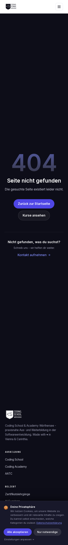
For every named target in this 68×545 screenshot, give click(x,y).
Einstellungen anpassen (18, 539)
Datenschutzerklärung (49, 522)
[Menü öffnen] (59, 7)
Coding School (14, 459)
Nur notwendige (47, 532)
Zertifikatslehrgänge (17, 494)
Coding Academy (16, 466)
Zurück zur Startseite (34, 204)
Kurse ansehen (34, 215)
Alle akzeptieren (17, 532)
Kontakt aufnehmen (32, 255)
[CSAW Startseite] (11, 6)
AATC (8, 473)
